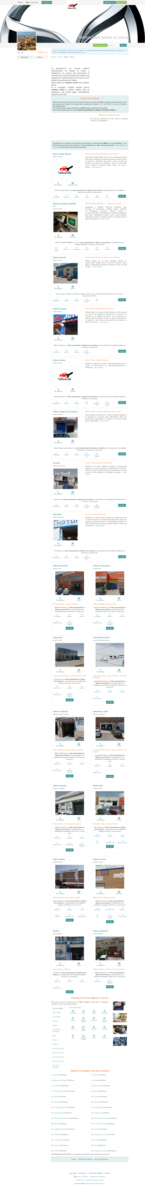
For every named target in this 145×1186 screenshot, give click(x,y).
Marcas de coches (58, 1048)
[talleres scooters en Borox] (83, 1011)
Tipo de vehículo (58, 1008)
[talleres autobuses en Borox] (73, 1018)
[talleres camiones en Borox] (73, 1027)
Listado (25, 57)
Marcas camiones (58, 1057)
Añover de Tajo (98, 1085)
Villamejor (57, 1134)
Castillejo (97, 1102)
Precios (55, 1025)
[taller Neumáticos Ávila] (110, 729)
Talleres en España (82, 1176)
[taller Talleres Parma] (65, 376)
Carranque (57, 1140)
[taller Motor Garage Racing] (65, 169)
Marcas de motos (58, 1052)
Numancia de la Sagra (60, 1091)
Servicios (55, 1021)
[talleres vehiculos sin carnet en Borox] (105, 1035)
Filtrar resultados (100, 45)
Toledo (60, 57)
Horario (55, 1040)
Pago (54, 1035)
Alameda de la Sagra (59, 1080)
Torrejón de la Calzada (101, 1118)
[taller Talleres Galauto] (65, 324)
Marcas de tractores (56, 1066)
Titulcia (96, 1129)
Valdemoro (97, 1113)
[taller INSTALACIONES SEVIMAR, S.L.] (65, 222)
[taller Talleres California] (69, 729)
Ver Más (122, 196)
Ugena (56, 1123)
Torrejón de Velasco (60, 1107)
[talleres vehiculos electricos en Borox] (105, 1018)
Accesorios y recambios (56, 1030)
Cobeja (55, 1096)
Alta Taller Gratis (33, 2)
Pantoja (96, 1080)
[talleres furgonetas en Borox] (94, 1027)
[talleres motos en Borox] (73, 1035)
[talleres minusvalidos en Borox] (83, 1035)
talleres (101, 1180)
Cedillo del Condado (60, 1129)
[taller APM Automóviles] (69, 583)
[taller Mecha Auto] (110, 803)
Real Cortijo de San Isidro (62, 1118)
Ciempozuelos (58, 1113)
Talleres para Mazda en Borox (95, 1183)
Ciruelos (56, 1145)
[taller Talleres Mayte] (69, 876)
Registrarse (110, 2)
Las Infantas (57, 1085)
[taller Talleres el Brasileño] (110, 583)
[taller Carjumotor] (69, 655)
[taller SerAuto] (65, 478)
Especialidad (56, 1017)
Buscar (123, 45)
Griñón (56, 1151)
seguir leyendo (96, 167)
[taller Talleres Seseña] (65, 273)
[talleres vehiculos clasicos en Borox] (83, 1018)
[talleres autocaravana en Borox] (73, 1011)
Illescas (96, 1091)
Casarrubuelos (98, 1107)
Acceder (122, 2)
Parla (96, 1145)
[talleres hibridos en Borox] (83, 1027)
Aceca (96, 1140)
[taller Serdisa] (69, 948)
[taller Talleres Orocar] (110, 876)
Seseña (96, 1075)
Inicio (21, 2)
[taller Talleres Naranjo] (69, 803)
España (47, 2)
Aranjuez (56, 1102)
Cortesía (55, 1044)
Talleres (53, 57)
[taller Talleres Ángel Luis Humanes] (65, 427)
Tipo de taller (57, 1012)
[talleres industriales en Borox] (105, 1027)
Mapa (40, 57)
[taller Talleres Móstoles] (110, 948)
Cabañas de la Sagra (101, 1151)
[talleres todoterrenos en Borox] (105, 1011)
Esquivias (56, 1075)
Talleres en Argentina (98, 1176)
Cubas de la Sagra (100, 1123)
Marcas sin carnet (58, 1061)
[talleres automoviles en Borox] (94, 1018)
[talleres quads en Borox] (94, 1035)
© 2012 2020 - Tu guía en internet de (87, 1180)
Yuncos (96, 1096)
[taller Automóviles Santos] (110, 655)
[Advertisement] (87, 62)
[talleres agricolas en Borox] (94, 1011)
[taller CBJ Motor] (65, 530)
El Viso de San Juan (100, 1134)
